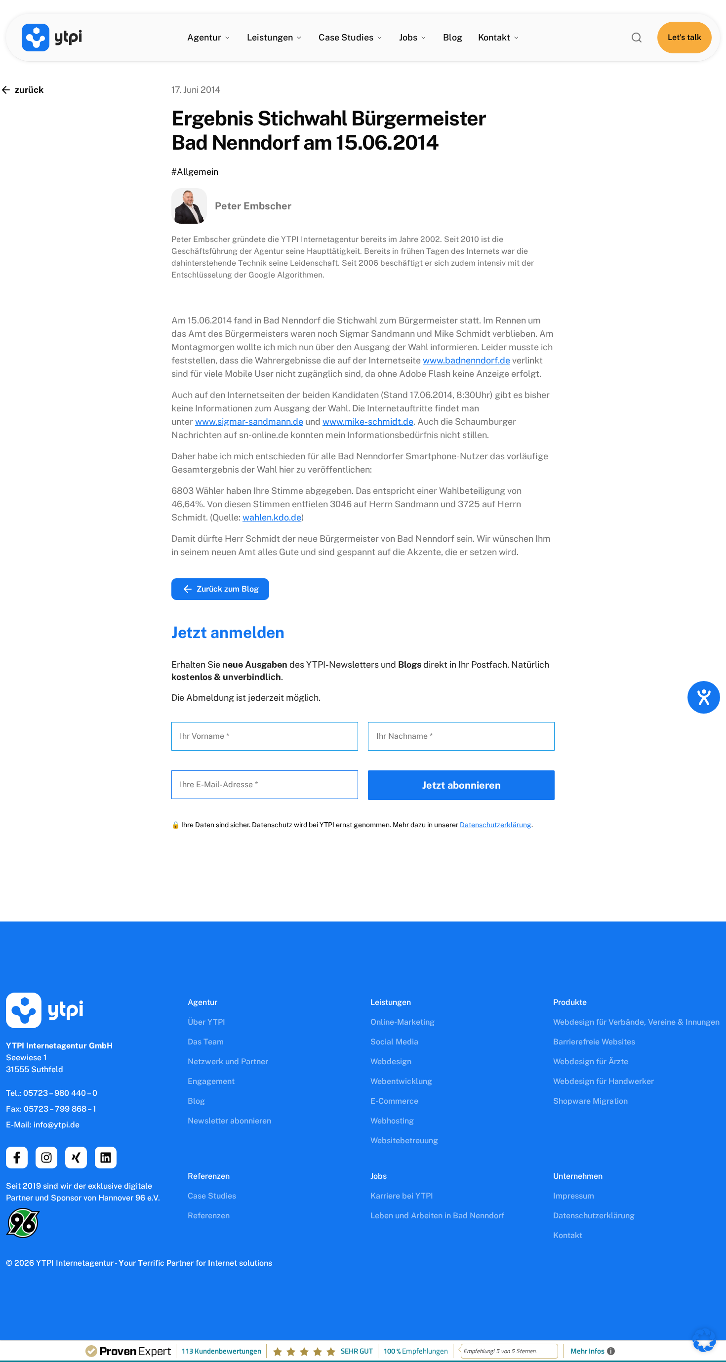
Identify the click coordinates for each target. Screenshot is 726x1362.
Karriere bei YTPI (401, 1196)
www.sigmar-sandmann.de (249, 421)
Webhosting (392, 1120)
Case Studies (212, 1196)
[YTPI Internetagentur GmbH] (52, 37)
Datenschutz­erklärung (594, 1215)
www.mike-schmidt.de (368, 421)
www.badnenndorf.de (466, 360)
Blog (452, 37)
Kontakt (494, 37)
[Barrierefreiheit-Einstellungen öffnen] (703, 697)
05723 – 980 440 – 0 (60, 1093)
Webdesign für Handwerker (603, 1081)
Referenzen (209, 1215)
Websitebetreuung (404, 1140)
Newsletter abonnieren (229, 1120)
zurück (29, 89)
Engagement (211, 1081)
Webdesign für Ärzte (590, 1061)
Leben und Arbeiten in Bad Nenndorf (437, 1215)
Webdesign (390, 1061)
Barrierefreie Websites (594, 1041)
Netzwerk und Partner (228, 1061)
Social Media (394, 1041)
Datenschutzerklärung (495, 825)
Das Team (206, 1041)
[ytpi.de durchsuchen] (636, 37)
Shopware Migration (590, 1101)
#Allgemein (194, 171)
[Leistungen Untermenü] (299, 37)
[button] (704, 1340)
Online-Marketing (402, 1022)
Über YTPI (206, 1022)
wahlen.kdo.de (271, 517)
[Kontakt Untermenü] (516, 37)
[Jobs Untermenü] (423, 37)
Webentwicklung (401, 1081)
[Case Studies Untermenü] (379, 37)
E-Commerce (394, 1101)
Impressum (573, 1196)
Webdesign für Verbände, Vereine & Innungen (636, 1022)
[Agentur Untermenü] (227, 37)
